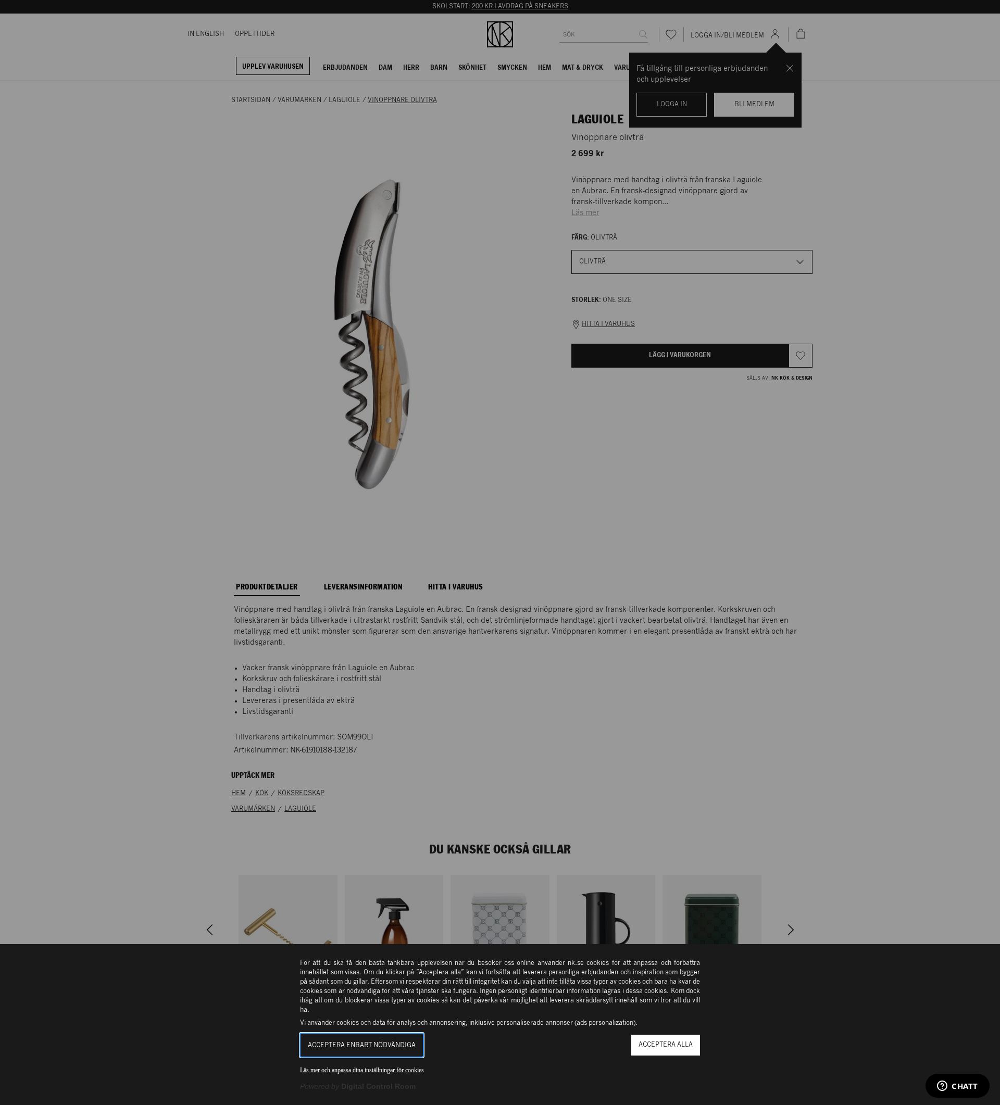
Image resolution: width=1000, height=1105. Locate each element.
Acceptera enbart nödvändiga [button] (362, 1045)
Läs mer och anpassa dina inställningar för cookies (362, 1070)
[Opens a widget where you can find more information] (958, 1087)
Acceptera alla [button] (666, 1045)
